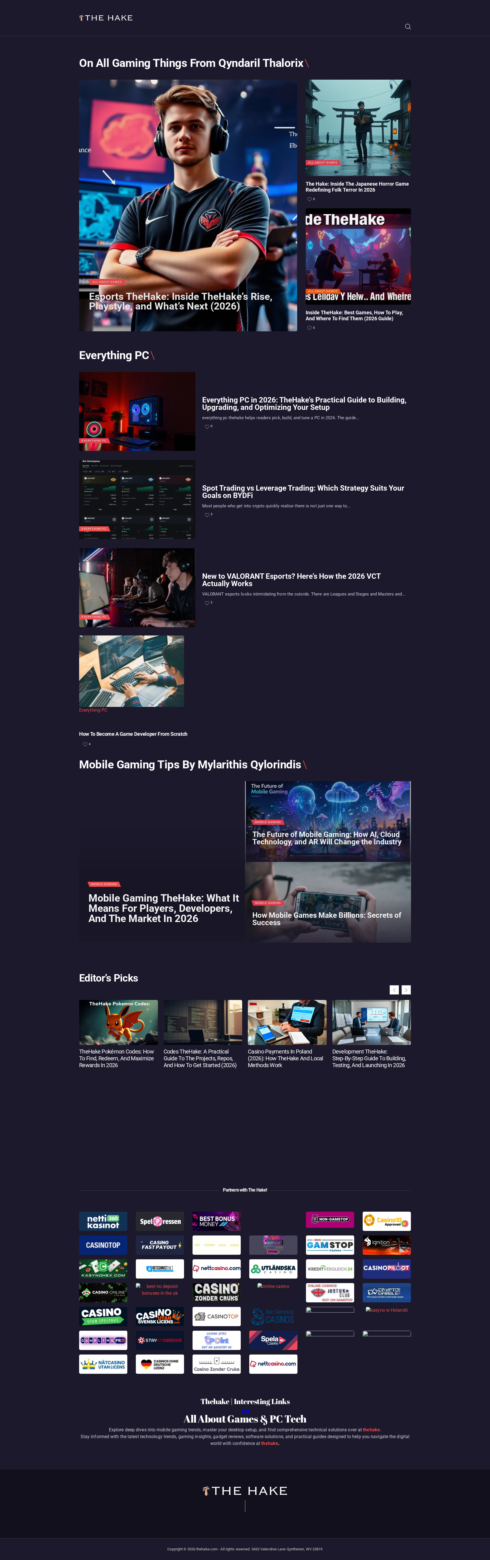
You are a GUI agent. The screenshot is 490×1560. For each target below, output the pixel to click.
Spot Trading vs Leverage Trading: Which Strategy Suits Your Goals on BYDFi (303, 491)
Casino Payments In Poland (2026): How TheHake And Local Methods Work (285, 1058)
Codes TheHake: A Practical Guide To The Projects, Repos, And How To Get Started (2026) (200, 1058)
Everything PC (94, 440)
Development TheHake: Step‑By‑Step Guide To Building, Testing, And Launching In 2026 (369, 1058)
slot (245, 1411)
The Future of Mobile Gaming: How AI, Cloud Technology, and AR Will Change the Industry (327, 838)
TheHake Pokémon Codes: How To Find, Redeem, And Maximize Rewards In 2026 (116, 1058)
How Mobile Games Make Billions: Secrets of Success (326, 919)
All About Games (107, 281)
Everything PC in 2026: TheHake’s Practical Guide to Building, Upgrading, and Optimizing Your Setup (304, 403)
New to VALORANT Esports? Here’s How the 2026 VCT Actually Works (291, 580)
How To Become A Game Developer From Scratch (133, 734)
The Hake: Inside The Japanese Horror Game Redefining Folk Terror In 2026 (357, 187)
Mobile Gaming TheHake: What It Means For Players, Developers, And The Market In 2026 (163, 908)
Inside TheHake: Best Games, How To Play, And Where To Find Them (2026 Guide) (354, 316)
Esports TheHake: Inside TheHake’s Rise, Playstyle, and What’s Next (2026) (181, 301)
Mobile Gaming (104, 884)
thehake (371, 1429)
